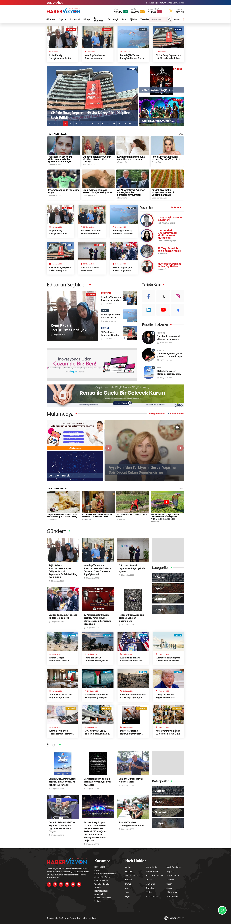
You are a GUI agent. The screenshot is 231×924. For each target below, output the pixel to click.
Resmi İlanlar (151, 867)
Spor (124, 19)
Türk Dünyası (172, 896)
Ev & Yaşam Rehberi (154, 875)
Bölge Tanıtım (172, 875)
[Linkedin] (148, 310)
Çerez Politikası (101, 880)
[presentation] (50, 94)
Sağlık (169, 888)
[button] (49, 123)
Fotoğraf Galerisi (157, 413)
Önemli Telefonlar (102, 877)
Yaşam (169, 883)
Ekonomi (75, 19)
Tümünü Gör (175, 207)
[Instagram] (177, 296)
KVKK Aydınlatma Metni (105, 873)
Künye (97, 870)
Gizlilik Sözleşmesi (102, 897)
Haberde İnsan (152, 871)
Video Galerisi (177, 413)
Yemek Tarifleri (131, 875)
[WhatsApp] (222, 910)
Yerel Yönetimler (173, 867)
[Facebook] (148, 296)
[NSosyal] (177, 310)
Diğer (127, 896)
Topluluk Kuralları (102, 884)
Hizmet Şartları (101, 890)
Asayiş (128, 888)
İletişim (97, 901)
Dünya (86, 19)
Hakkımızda (99, 866)
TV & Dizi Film (152, 896)
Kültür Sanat (171, 892)
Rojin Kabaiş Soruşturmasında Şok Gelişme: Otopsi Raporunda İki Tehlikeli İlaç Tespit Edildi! (111, 2)
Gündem (50, 19)
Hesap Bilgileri (100, 894)
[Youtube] (163, 310)
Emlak (128, 867)
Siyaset (63, 19)
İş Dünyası (98, 19)
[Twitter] (163, 296)
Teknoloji (113, 19)
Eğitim (133, 19)
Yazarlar (144, 19)
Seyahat (128, 879)
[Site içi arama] (170, 19)
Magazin (170, 871)
